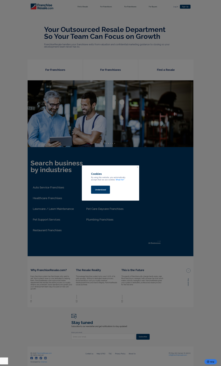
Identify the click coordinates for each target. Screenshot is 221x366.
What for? (120, 180)
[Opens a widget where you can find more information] (210, 362)
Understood (100, 190)
